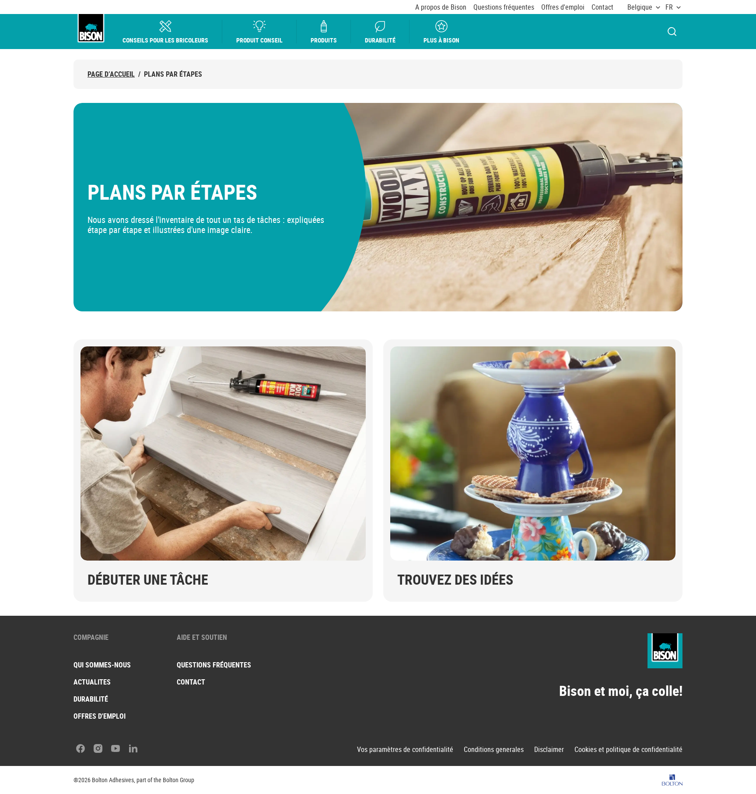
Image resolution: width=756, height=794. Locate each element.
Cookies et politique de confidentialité (628, 749)
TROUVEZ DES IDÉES (455, 579)
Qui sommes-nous (102, 665)
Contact (602, 7)
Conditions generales (494, 749)
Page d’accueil (111, 74)
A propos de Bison (440, 7)
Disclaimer (549, 749)
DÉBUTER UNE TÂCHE (148, 579)
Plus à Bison (441, 40)
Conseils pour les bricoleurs (165, 40)
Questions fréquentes (503, 7)
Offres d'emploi (562, 7)
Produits (324, 40)
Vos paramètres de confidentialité (405, 749)
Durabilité (380, 40)
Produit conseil (259, 40)
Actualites (92, 682)
